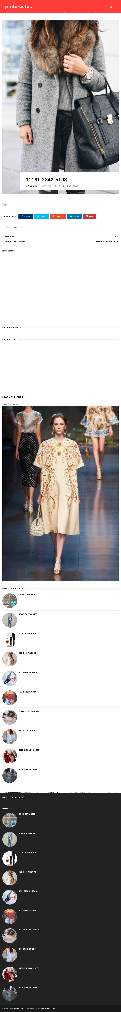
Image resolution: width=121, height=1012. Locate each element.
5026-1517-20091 (27, 653)
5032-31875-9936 (27, 692)
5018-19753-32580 (28, 633)
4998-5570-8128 (27, 595)
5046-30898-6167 (28, 614)
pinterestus (18, 6)
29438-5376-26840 (29, 711)
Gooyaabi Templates (46, 1008)
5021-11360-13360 (28, 672)
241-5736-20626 (27, 730)
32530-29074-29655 (29, 750)
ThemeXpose (17, 1008)
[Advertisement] (60, 310)
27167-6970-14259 (28, 769)
